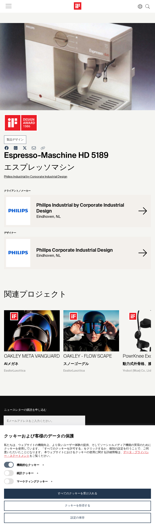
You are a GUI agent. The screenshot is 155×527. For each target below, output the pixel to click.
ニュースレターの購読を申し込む (25, 410)
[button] (138, 6)
